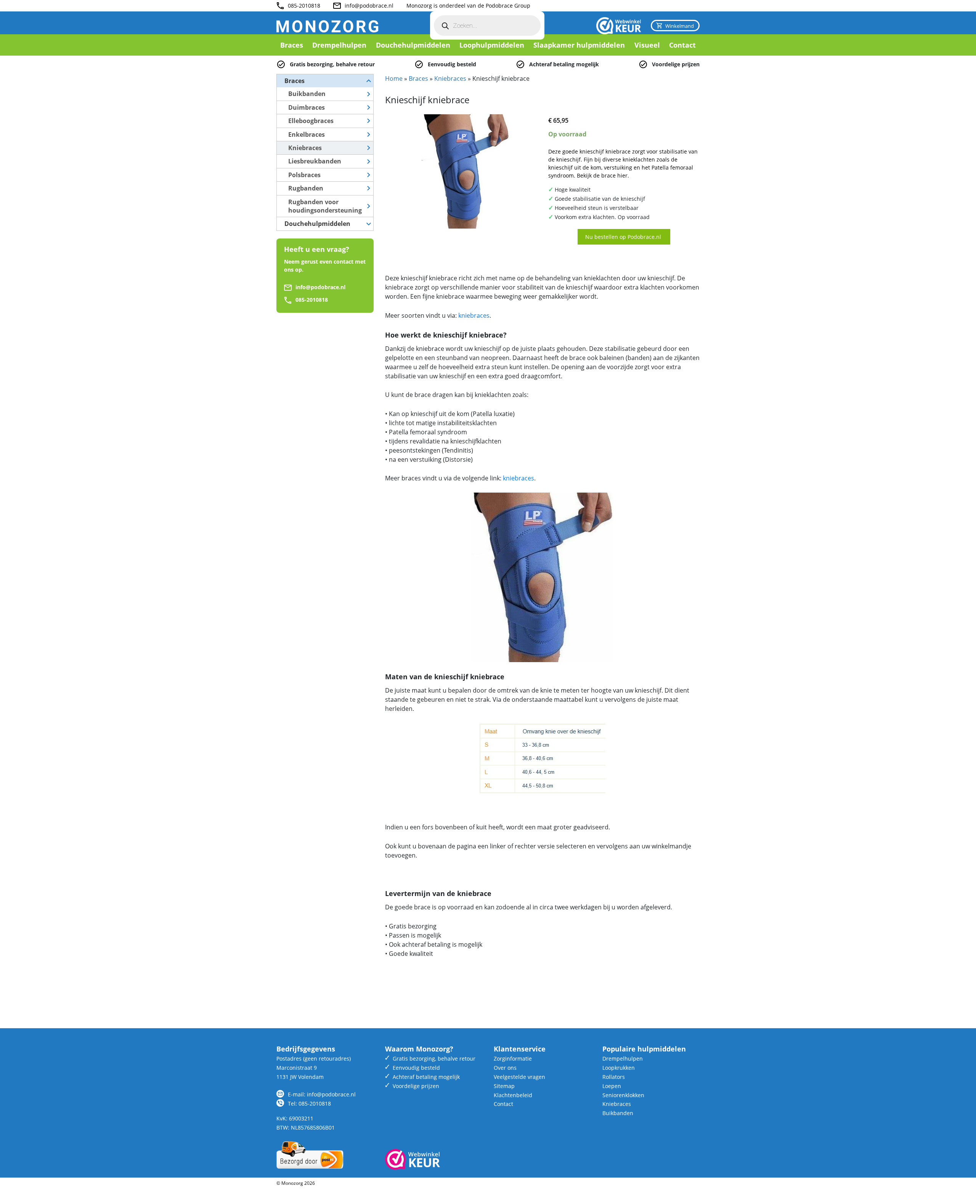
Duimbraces (306, 107)
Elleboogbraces (311, 121)
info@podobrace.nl (369, 5)
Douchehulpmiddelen (413, 45)
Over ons (505, 1067)
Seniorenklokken (623, 1095)
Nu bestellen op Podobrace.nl (624, 236)
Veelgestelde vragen (519, 1076)
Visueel (647, 45)
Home (394, 78)
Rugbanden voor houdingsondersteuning (325, 206)
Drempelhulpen (339, 45)
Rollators (613, 1076)
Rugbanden (305, 188)
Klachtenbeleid (513, 1095)
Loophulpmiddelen (491, 45)
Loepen (611, 1086)
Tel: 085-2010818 (309, 1103)
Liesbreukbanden (314, 161)
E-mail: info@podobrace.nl (322, 1094)
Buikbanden (307, 94)
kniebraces (474, 315)
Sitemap (504, 1086)
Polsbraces (304, 175)
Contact (682, 45)
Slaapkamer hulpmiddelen (579, 45)
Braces (291, 45)
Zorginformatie (513, 1058)
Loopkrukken (618, 1067)
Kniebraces (305, 148)
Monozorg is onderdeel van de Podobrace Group (468, 5)
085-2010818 (304, 5)
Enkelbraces (306, 134)
